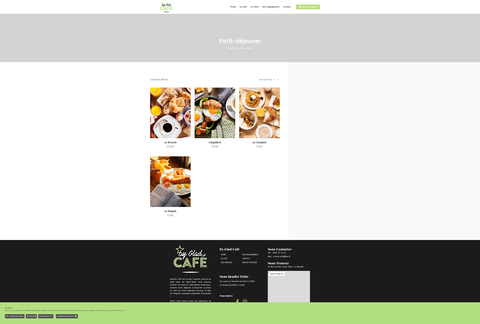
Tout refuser (30, 316)
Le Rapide (170, 211)
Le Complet (259, 142)
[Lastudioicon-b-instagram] (244, 301)
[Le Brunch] (170, 113)
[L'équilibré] (215, 113)
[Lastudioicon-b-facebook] (237, 301)
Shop (236, 48)
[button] (170, 136)
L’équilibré (215, 142)
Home (230, 48)
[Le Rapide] (170, 181)
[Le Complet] (259, 113)
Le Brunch (170, 142)
